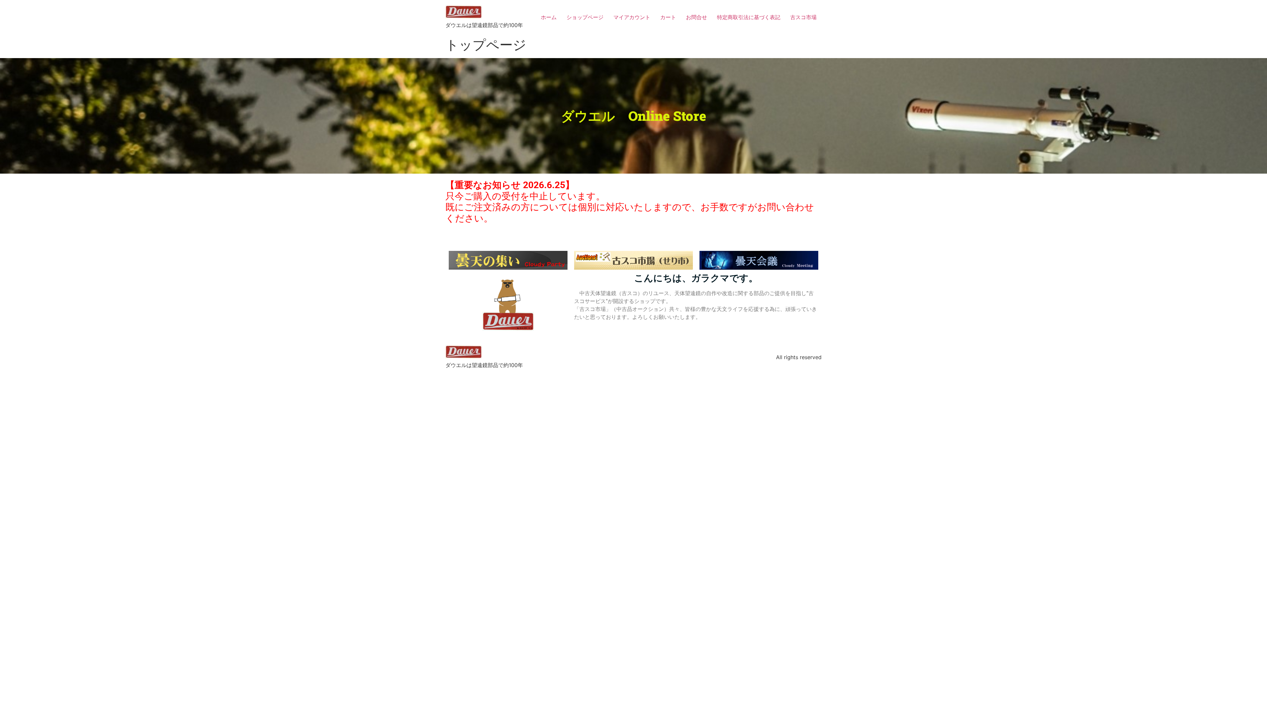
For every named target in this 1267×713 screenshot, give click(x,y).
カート (668, 17)
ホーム (549, 17)
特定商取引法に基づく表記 (748, 17)
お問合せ (696, 17)
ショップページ (585, 17)
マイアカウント (631, 17)
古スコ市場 (803, 17)
